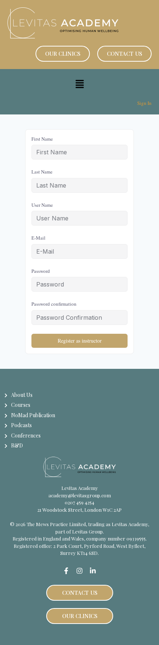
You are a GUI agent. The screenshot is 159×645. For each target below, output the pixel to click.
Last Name (42, 171)
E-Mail (38, 237)
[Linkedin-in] (92, 570)
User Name (42, 205)
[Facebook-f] (66, 570)
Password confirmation (54, 304)
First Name (42, 138)
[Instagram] (79, 570)
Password (40, 271)
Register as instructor (80, 340)
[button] (79, 84)
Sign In (144, 103)
